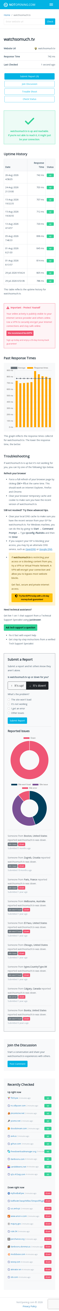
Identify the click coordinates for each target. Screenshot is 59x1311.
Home (7, 15)
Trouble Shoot (29, 91)
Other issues (17, 712)
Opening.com (22, 5)
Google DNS (45, 549)
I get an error (18, 708)
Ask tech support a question (20, 627)
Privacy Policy (30, 1306)
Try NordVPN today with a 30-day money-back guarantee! (33, 598)
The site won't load (21, 699)
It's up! (17, 685)
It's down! (37, 685)
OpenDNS (30, 549)
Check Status (29, 99)
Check (50, 21)
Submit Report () (29, 76)
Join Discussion (29, 83)
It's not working (19, 704)
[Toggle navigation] (51, 4)
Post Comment (17, 1063)
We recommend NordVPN (20, 333)
